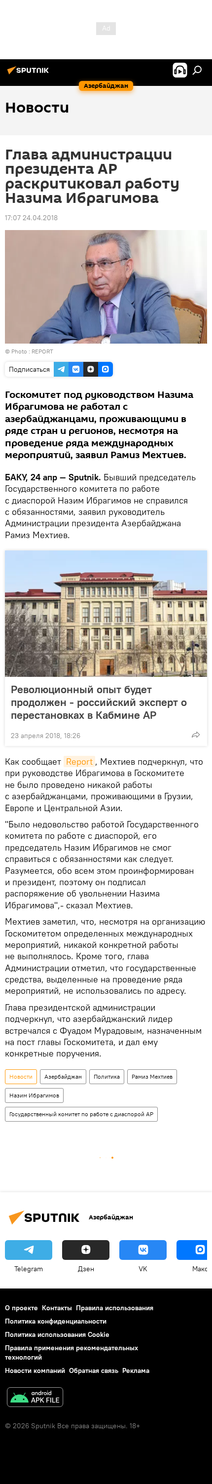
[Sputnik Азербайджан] (29, 74)
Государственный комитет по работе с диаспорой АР (81, 1114)
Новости (21, 1076)
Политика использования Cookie (57, 1334)
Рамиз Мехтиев (152, 1076)
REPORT (42, 351)
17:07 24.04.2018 (31, 217)
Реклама (135, 1370)
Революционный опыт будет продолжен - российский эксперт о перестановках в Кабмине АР (99, 702)
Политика (107, 1076)
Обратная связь (93, 1370)
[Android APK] (35, 1398)
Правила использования (114, 1307)
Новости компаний (35, 1370)
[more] (196, 734)
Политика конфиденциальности (55, 1321)
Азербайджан (63, 1076)
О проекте (21, 1307)
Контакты (57, 1307)
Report (79, 761)
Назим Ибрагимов (34, 1095)
